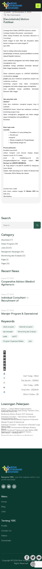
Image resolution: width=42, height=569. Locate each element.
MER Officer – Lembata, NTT (12, 433)
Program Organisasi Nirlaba (13, 341)
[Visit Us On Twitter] (33, 557)
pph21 (14, 336)
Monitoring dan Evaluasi (11, 255)
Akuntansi (5, 240)
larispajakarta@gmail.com (11, 160)
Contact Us (6, 530)
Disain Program (8, 244)
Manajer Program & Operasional (19, 313)
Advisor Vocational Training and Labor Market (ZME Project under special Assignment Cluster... (19, 431)
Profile (4, 526)
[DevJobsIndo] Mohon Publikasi (16, 21)
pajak (5, 336)
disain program (8, 327)
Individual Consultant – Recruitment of (15, 299)
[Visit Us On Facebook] (27, 557)
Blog (3, 506)
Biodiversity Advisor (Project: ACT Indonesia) (17, 414)
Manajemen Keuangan (10, 251)
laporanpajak (8, 331)
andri (8, 12)
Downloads (6, 540)
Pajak (3, 259)
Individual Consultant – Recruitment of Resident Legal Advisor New (20, 425)
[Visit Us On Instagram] (33, 564)
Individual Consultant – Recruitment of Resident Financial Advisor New (18, 417)
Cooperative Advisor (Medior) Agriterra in (18, 283)
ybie (30, 341)
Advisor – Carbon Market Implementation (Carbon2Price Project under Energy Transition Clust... (20, 409)
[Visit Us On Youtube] (39, 557)
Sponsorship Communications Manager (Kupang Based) (18, 428)
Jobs (3, 248)
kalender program (26, 327)
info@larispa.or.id (25, 158)
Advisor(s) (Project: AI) (9, 411)
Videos (4, 535)
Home (4, 501)
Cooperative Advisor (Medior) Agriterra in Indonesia (19, 419)
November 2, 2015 (22, 12)
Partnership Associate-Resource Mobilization (17, 435)
